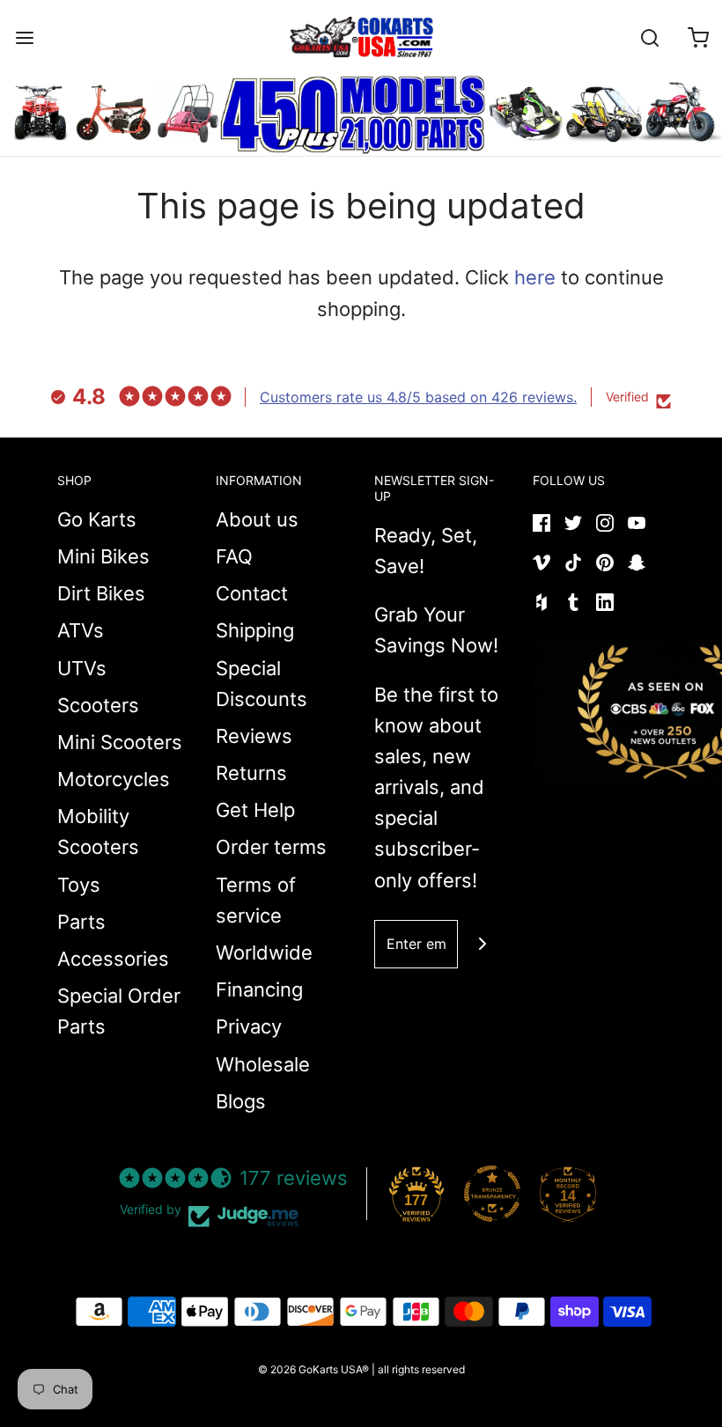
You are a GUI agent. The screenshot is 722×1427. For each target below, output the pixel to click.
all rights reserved (421, 1369)
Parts (81, 921)
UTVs (82, 668)
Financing (259, 989)
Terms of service (256, 900)
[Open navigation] (24, 37)
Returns (251, 772)
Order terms (271, 846)
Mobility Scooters (98, 831)
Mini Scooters (119, 742)
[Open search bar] (649, 37)
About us (257, 519)
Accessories (113, 958)
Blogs (241, 1101)
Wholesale (263, 1064)
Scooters (98, 705)
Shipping (255, 630)
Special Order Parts (118, 1011)
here (535, 277)
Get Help (255, 809)
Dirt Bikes (101, 593)
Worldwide (264, 952)
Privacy (249, 1026)
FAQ (234, 556)
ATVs (80, 630)
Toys (78, 884)
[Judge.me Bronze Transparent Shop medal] (492, 1194)
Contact (252, 593)
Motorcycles (113, 779)
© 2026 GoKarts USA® (313, 1369)
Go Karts (96, 519)
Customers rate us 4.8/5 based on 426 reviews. (418, 397)
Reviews (254, 736)
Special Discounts (261, 683)
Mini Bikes (103, 556)
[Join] (482, 944)
